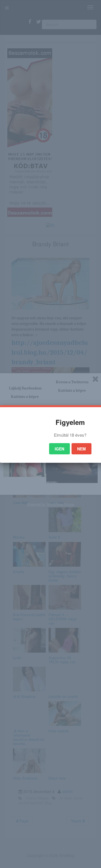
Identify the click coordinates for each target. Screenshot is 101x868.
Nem (81, 449)
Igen (59, 449)
